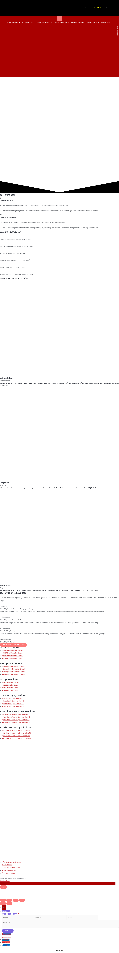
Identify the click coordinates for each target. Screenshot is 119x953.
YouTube (7, 942)
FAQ (8, 945)
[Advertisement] (59, 91)
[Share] (9, 900)
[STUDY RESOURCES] (59, 18)
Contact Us (110, 8)
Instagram (7, 937)
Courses (88, 8)
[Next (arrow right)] (9, 903)
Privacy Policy (5, 881)
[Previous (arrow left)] (3, 903)
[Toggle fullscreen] (16, 900)
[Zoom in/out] (22, 900)
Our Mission (98, 8)
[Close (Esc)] (3, 900)
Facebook (7, 934)
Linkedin (6, 940)
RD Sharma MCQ (106, 22)
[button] (13, 645)
